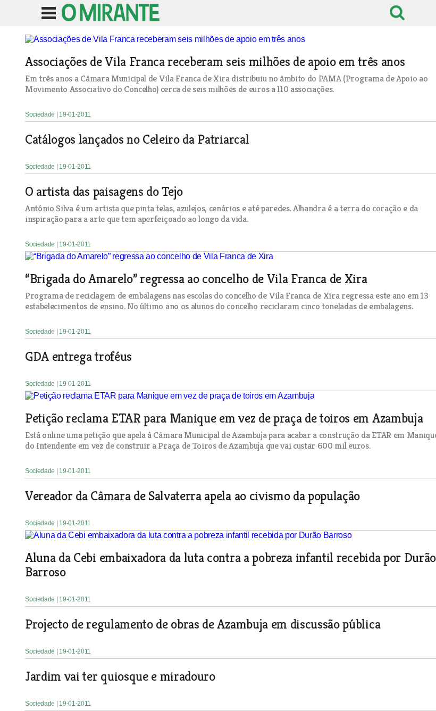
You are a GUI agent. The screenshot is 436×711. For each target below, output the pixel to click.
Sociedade (40, 114)
